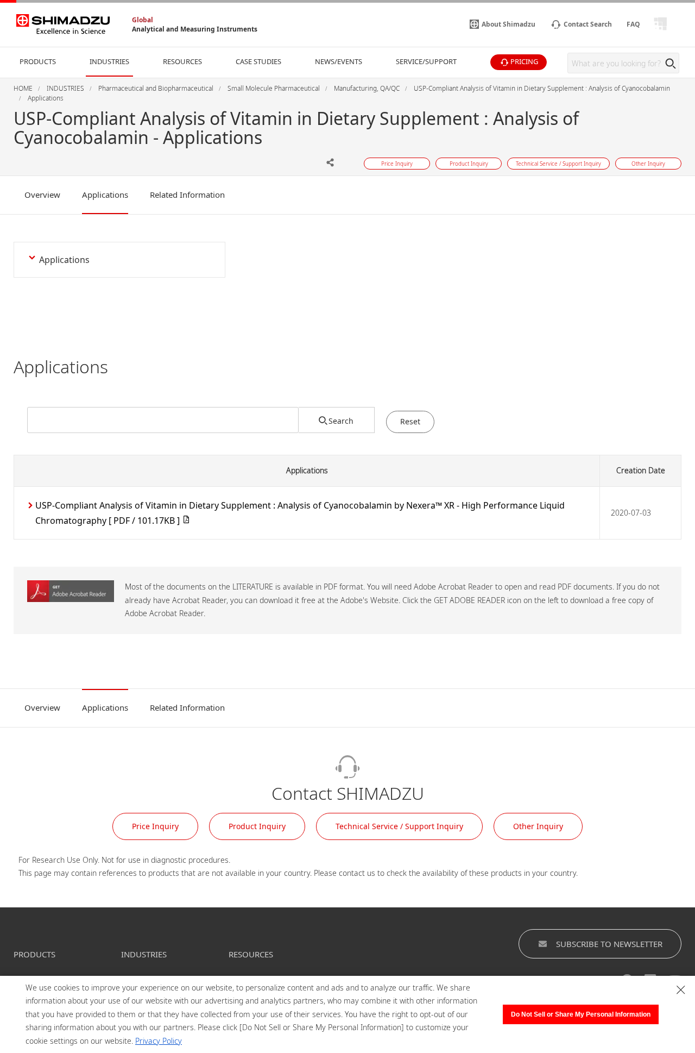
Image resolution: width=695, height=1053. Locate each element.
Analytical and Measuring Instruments (194, 29)
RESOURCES (251, 954)
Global (142, 19)
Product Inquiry (257, 826)
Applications (105, 194)
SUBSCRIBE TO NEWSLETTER (609, 943)
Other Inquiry (538, 826)
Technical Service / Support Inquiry (399, 826)
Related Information (187, 194)
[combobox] (163, 420)
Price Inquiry (155, 826)
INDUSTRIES (144, 954)
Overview (42, 194)
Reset (410, 421)
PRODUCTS (34, 954)
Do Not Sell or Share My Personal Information (580, 1014)
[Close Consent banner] (681, 990)
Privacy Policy (158, 1041)
